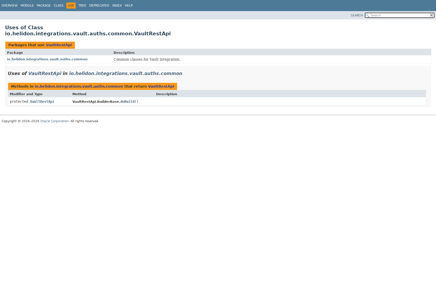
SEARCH (357, 15)
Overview (10, 5)
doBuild (127, 101)
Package (44, 5)
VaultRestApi (59, 45)
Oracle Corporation (54, 121)
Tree (82, 5)
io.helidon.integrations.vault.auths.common (47, 59)
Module (27, 5)
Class (59, 5)
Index (117, 5)
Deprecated (99, 5)
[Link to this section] (186, 73)
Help (129, 5)
